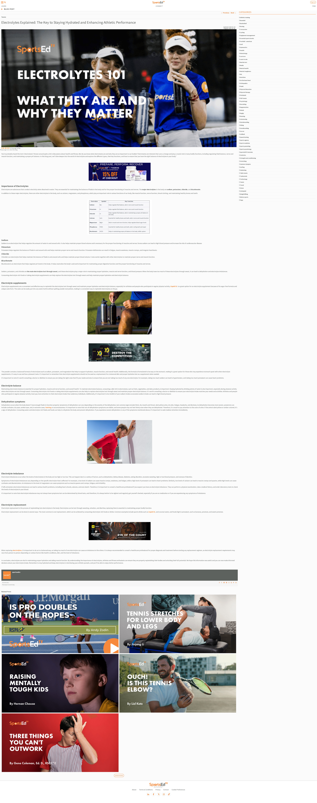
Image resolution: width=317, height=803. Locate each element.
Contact (166, 790)
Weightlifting (244, 194)
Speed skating (244, 137)
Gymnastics (243, 47)
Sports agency (244, 140)
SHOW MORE (119, 775)
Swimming (243, 170)
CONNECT (159, 6)
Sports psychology (245, 149)
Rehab (242, 110)
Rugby (242, 113)
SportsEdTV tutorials (246, 152)
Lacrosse (243, 56)
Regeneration (244, 107)
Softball (242, 134)
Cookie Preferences (178, 790)
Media (242, 65)
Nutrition (243, 77)
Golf (241, 44)
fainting (48, 407)
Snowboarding (244, 128)
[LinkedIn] (148, 794)
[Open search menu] (5, 2)
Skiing (242, 125)
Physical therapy (245, 92)
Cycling (242, 32)
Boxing (242, 26)
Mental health (244, 68)
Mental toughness (245, 71)
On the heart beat (245, 80)
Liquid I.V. (174, 286)
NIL (241, 74)
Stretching (243, 161)
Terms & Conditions (146, 790)
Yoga (241, 200)
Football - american (246, 41)
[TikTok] (169, 794)
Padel (241, 86)
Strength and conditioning (248, 158)
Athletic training (245, 17)
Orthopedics (243, 83)
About (134, 790)
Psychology (243, 101)
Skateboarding (244, 122)
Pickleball (243, 95)
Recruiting (243, 104)
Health (242, 50)
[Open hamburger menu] (2, 2)
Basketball (243, 23)
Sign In (313, 2)
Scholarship (243, 119)
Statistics (243, 155)
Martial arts (243, 62)
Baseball (242, 20)
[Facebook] (153, 794)
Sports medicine (245, 143)
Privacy (157, 790)
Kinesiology (243, 53)
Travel (242, 185)
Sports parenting (245, 146)
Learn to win (243, 59)
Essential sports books (247, 38)
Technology (243, 179)
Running (242, 116)
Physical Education (245, 89)
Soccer (242, 131)
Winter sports (244, 197)
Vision (242, 188)
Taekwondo (243, 176)
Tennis (242, 182)
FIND (314, 6)
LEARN (3, 6)
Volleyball (243, 191)
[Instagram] (163, 794)
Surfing (242, 167)
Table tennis (243, 173)
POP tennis (243, 98)
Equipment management (247, 35)
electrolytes (17, 550)
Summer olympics (245, 164)
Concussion (243, 29)
